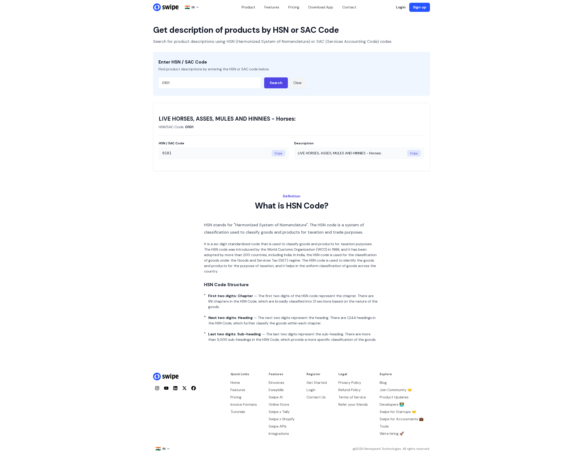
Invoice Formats (243, 404)
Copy (278, 153)
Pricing (293, 7)
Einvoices (276, 382)
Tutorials (237, 411)
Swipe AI (276, 397)
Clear (297, 82)
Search (276, 82)
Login (401, 7)
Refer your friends (353, 404)
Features (271, 7)
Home (235, 382)
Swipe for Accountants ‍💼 (402, 419)
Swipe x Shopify (282, 419)
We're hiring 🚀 (392, 433)
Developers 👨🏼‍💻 (392, 404)
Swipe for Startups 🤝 (398, 411)
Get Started (317, 382)
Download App (320, 7)
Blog (383, 382)
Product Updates (394, 397)
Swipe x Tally (279, 411)
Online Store (279, 404)
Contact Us (316, 397)
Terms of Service (352, 397)
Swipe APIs (277, 426)
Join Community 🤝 (396, 389)
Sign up (419, 7)
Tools (384, 426)
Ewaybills (276, 389)
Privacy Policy (349, 382)
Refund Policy (349, 389)
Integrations (279, 433)
